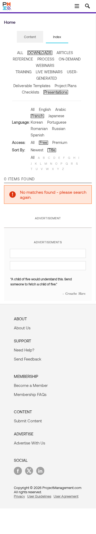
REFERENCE (23, 59)
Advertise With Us (29, 442)
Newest (37, 150)
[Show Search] (87, 6)
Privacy (19, 496)
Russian (58, 128)
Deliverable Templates (31, 85)
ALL (20, 52)
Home (9, 22)
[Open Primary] (77, 6)
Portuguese (56, 122)
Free (43, 142)
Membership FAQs (30, 394)
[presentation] (30, 37)
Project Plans (66, 85)
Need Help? (24, 349)
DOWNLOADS (39, 52)
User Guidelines (39, 496)
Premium (59, 142)
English (45, 109)
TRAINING (23, 72)
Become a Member (31, 385)
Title (51, 150)
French (37, 116)
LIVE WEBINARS (49, 72)
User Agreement (66, 496)
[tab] (30, 37)
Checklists (30, 92)
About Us (22, 327)
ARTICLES (65, 52)
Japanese (56, 116)
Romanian (39, 128)
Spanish (37, 135)
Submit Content (28, 420)
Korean (37, 122)
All (33, 109)
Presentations (55, 92)
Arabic (60, 109)
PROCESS (45, 59)
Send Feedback (27, 359)
